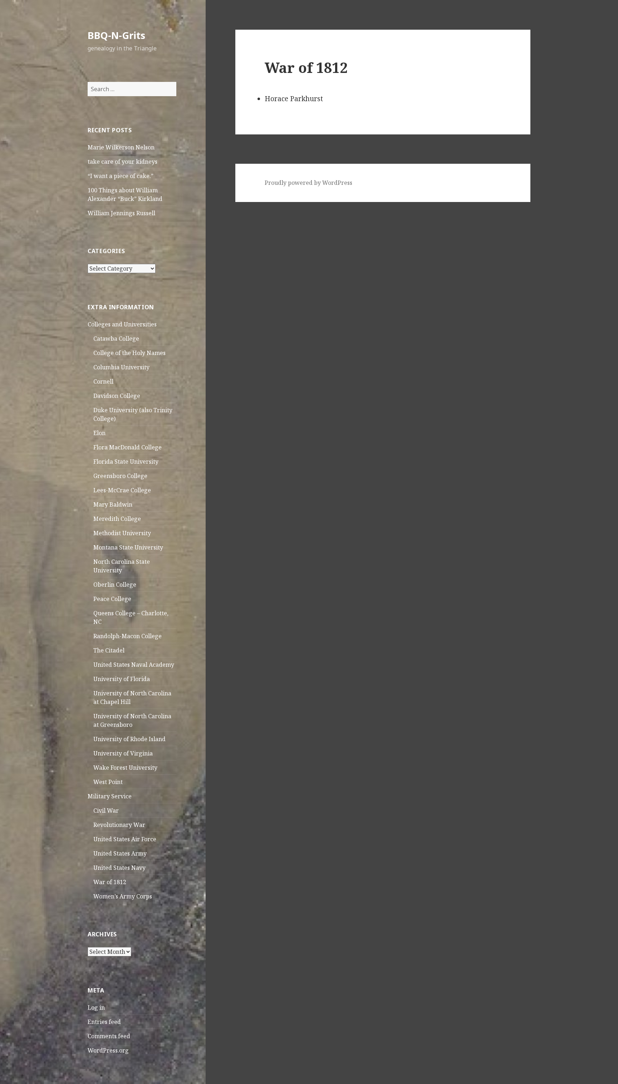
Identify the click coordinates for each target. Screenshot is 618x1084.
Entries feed (104, 1022)
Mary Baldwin (112, 504)
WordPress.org (108, 1050)
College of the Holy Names (129, 353)
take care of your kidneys (122, 162)
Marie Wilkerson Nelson (121, 147)
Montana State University (128, 547)
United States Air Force (124, 839)
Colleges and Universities (122, 324)
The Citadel (108, 650)
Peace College (112, 599)
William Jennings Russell (121, 213)
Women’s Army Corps (122, 896)
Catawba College (116, 339)
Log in (96, 1007)
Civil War (106, 810)
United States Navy (119, 868)
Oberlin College (114, 584)
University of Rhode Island (129, 739)
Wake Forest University (125, 768)
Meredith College (117, 519)
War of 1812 (109, 882)
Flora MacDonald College (127, 447)
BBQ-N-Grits (116, 35)
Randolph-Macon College (127, 636)
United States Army (120, 853)
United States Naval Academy (133, 665)
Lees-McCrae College (122, 490)
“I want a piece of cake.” (120, 176)
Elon (99, 433)
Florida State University (125, 461)
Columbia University (121, 367)
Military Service (110, 796)
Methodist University (122, 533)
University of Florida (121, 679)
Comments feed (109, 1036)
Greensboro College (120, 476)
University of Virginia (123, 753)
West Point (108, 782)
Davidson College (116, 396)
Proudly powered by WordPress (308, 183)
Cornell (103, 381)
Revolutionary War (119, 825)
